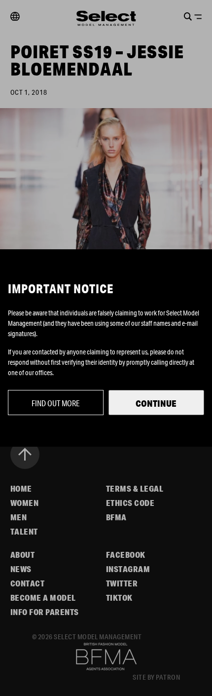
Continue (156, 403)
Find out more (56, 403)
